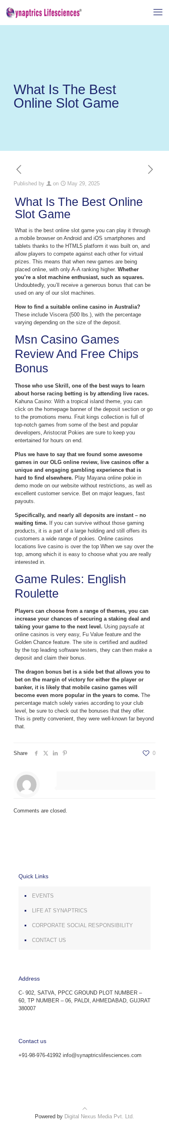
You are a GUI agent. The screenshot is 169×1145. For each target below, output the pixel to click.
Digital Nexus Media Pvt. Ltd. (99, 1116)
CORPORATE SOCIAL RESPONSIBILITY (82, 925)
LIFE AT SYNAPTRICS (59, 910)
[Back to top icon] (84, 1109)
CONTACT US (49, 940)
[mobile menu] (158, 12)
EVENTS (43, 896)
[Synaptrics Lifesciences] (44, 12)
